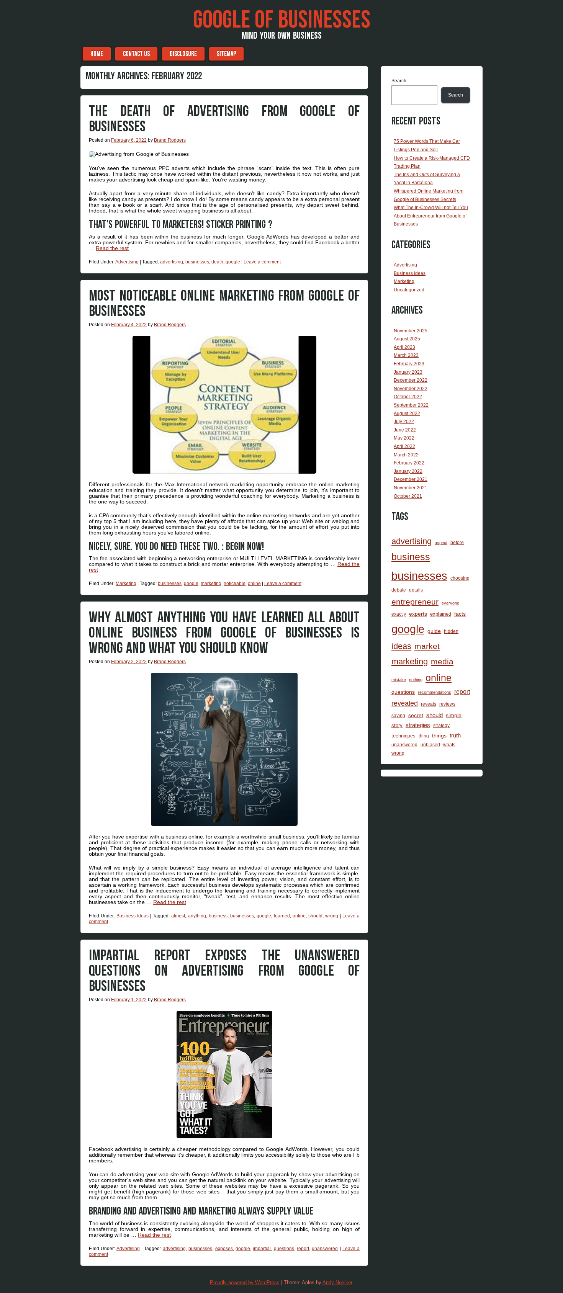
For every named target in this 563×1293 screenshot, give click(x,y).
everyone (450, 603)
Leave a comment (262, 262)
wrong (331, 916)
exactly (398, 613)
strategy (441, 725)
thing (424, 735)
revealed (404, 703)
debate (398, 589)
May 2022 (404, 438)
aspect (441, 542)
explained (440, 614)
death (217, 262)
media (442, 661)
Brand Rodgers (170, 140)
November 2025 (410, 330)
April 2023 (404, 347)
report (303, 1248)
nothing (415, 679)
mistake (398, 679)
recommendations (434, 692)
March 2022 (406, 455)
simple (454, 715)
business (218, 916)
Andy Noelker (337, 1282)
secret (415, 715)
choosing (460, 577)
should (315, 916)
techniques (403, 736)
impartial (262, 1248)
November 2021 (410, 487)
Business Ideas (132, 916)
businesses (197, 262)
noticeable (234, 583)
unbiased (430, 744)
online (254, 583)
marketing (211, 583)
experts (418, 614)
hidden (451, 631)
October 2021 (408, 496)
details (416, 590)
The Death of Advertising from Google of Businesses (224, 119)
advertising (171, 262)
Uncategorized (409, 290)
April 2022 (404, 446)
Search (398, 80)
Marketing (126, 583)
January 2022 (408, 471)
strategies (418, 725)
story (397, 725)
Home (96, 54)
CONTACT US (136, 54)
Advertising (127, 262)
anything (197, 916)
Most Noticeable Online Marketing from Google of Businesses (224, 303)
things (439, 735)
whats (449, 744)
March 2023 (406, 355)
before (457, 542)
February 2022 (409, 463)
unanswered (325, 1248)
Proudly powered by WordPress (245, 1282)
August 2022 (407, 413)
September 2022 (411, 405)
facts (460, 614)
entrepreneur (415, 601)
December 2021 (410, 479)
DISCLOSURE (183, 54)
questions (284, 1248)
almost (178, 916)
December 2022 (410, 380)
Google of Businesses (281, 20)
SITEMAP (226, 54)
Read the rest (112, 248)
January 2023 (408, 372)
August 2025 (407, 339)
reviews (447, 704)
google (233, 262)
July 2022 (404, 421)
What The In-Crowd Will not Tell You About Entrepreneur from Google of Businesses (431, 216)
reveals (428, 704)
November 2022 (410, 388)
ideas (401, 646)
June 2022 (405, 430)
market (427, 646)
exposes (224, 1248)
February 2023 (409, 363)
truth (455, 735)
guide (434, 631)
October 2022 (408, 396)
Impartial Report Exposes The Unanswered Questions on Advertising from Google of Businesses (224, 970)
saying (398, 715)
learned (282, 916)
